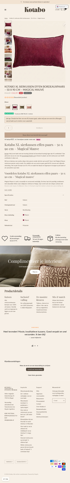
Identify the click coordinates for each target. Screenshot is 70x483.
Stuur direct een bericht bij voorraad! (35, 135)
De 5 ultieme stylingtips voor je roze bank (26, 403)
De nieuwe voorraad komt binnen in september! (36, 2)
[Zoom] (65, 25)
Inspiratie (24, 394)
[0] (64, 9)
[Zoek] (61, 9)
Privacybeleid (40, 408)
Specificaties (9, 195)
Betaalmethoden (41, 416)
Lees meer (49, 341)
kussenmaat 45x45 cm (28, 156)
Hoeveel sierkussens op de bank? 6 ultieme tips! (27, 447)
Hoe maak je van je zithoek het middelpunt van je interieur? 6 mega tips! (26, 438)
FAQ (37, 398)
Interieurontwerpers (42, 424)
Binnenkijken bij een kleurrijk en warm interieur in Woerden (27, 429)
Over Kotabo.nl (40, 413)
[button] (9, 97)
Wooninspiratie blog (27, 398)
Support (39, 394)
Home (6, 18)
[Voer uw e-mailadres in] (63, 407)
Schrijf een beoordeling (35, 376)
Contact (38, 411)
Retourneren (40, 405)
